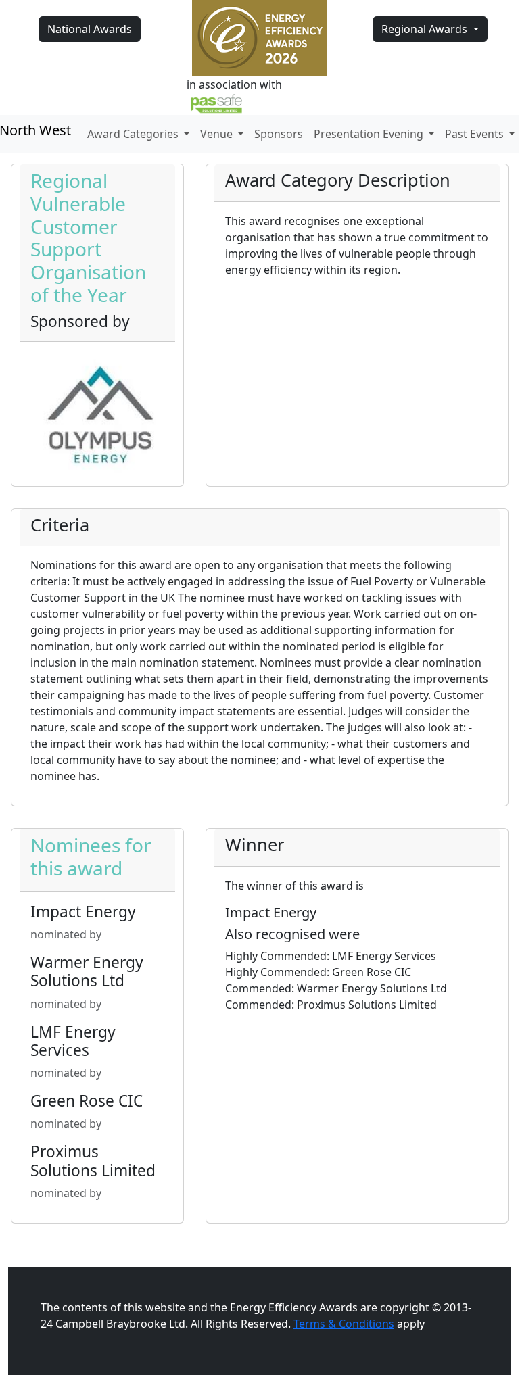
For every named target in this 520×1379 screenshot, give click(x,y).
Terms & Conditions (343, 1323)
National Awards (89, 29)
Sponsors (278, 133)
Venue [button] (217, 133)
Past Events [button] (475, 133)
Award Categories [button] (134, 133)
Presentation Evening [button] (370, 133)
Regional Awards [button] (425, 29)
